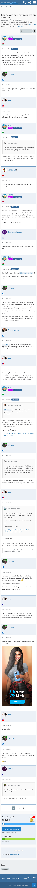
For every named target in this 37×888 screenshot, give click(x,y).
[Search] (25, 2)
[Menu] (34, 2)
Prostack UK (13, 855)
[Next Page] (23, 808)
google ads (5, 869)
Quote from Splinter (13, 509)
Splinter (6, 20)
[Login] (29, 2)
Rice (15, 550)
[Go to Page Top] (34, 885)
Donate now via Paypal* (12, 829)
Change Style (31, 877)
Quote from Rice (11, 143)
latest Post (32, 24)
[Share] (34, 31)
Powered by (18, 885)
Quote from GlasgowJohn (14, 405)
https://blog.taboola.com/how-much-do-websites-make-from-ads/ (17, 531)
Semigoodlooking (26, 273)
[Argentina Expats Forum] (10, 2)
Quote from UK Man (13, 785)
